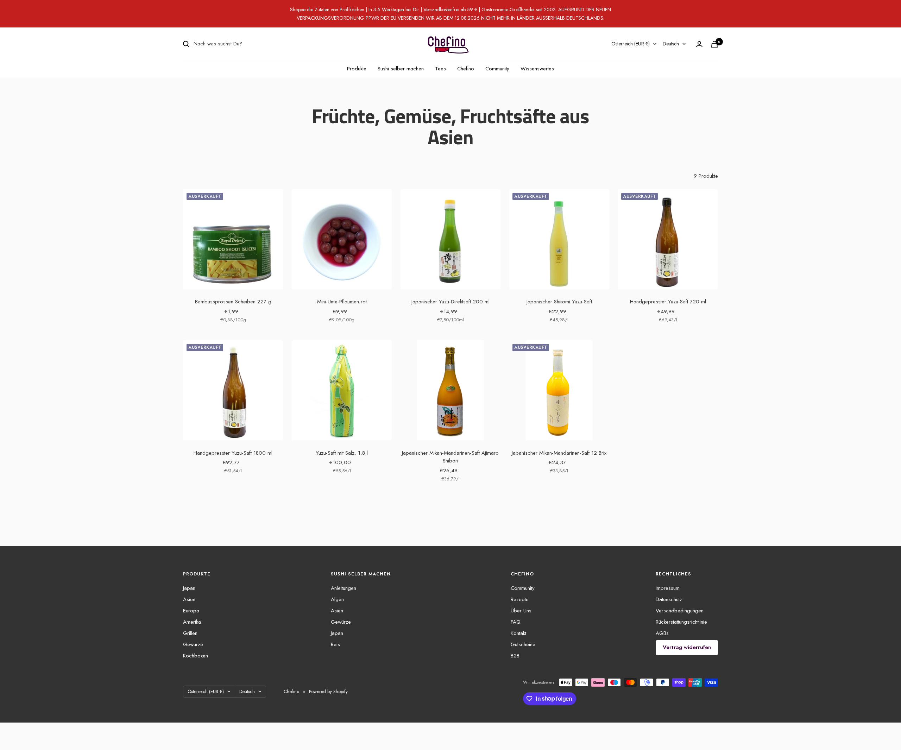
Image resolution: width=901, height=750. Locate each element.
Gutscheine (523, 644)
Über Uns (521, 611)
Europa (191, 611)
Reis (335, 644)
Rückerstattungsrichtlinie (681, 622)
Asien (189, 599)
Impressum (668, 588)
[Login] (699, 44)
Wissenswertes (537, 69)
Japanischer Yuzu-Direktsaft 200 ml (450, 301)
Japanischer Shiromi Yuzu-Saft (559, 301)
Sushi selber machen (401, 69)
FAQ (516, 622)
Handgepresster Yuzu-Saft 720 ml (668, 301)
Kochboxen (195, 656)
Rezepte (520, 599)
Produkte (356, 69)
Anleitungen (343, 588)
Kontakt (518, 633)
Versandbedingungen (680, 611)
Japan (189, 588)
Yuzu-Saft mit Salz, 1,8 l (342, 453)
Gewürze (193, 644)
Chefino (465, 69)
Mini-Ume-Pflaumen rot (342, 301)
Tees (440, 69)
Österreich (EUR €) (630, 43)
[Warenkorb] (714, 44)
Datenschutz (669, 599)
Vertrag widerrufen (687, 647)
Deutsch (671, 43)
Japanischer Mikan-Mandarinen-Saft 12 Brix (559, 453)
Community (497, 69)
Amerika (192, 622)
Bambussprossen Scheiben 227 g (233, 301)
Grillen (190, 633)
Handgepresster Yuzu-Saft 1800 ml (233, 453)
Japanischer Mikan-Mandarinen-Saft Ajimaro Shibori (450, 457)
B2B (515, 656)
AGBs (662, 633)
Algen (337, 599)
